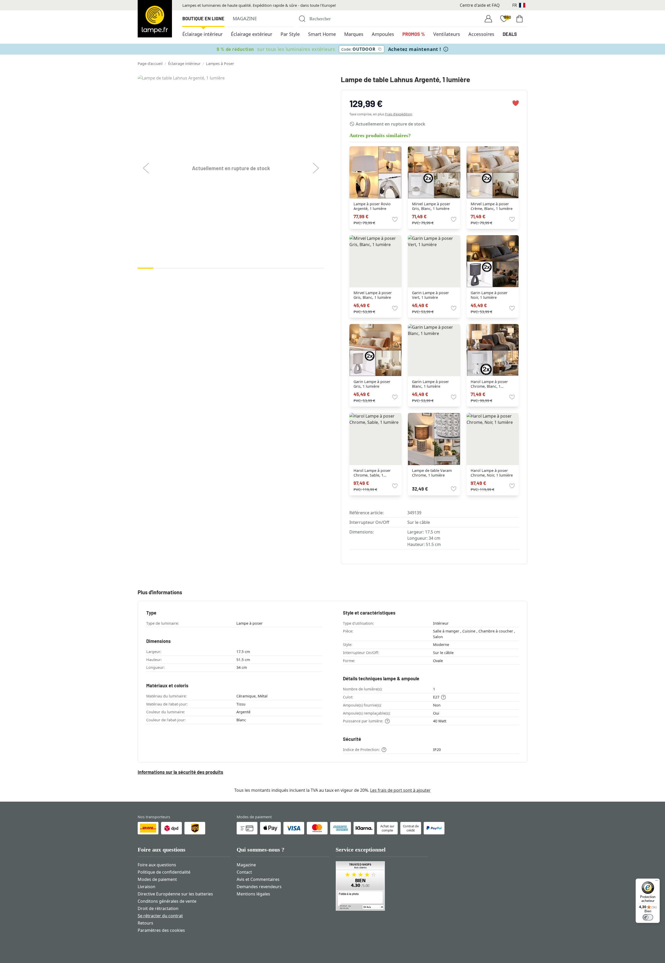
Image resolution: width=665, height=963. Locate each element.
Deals (510, 34)
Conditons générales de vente (167, 901)
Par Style (290, 34)
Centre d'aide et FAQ (480, 5)
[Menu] (657, 882)
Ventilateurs (446, 34)
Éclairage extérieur (251, 34)
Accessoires (481, 34)
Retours (145, 923)
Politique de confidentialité (164, 872)
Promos (413, 34)
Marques (353, 34)
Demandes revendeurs (259, 886)
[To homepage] (155, 18)
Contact (244, 872)
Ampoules (383, 34)
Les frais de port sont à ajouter (400, 790)
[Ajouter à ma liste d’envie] (516, 103)
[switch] (648, 917)
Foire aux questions (157, 865)
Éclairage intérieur (202, 34)
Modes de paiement (157, 879)
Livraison (146, 886)
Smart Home (322, 34)
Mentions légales (253, 894)
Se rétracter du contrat (160, 916)
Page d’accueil (150, 63)
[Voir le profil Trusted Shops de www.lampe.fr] (382, 886)
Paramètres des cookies (161, 930)
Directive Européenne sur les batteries (175, 894)
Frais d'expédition (398, 114)
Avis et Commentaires (258, 879)
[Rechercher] (302, 19)
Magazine (245, 18)
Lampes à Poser (220, 63)
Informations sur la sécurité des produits (180, 772)
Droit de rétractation (158, 908)
